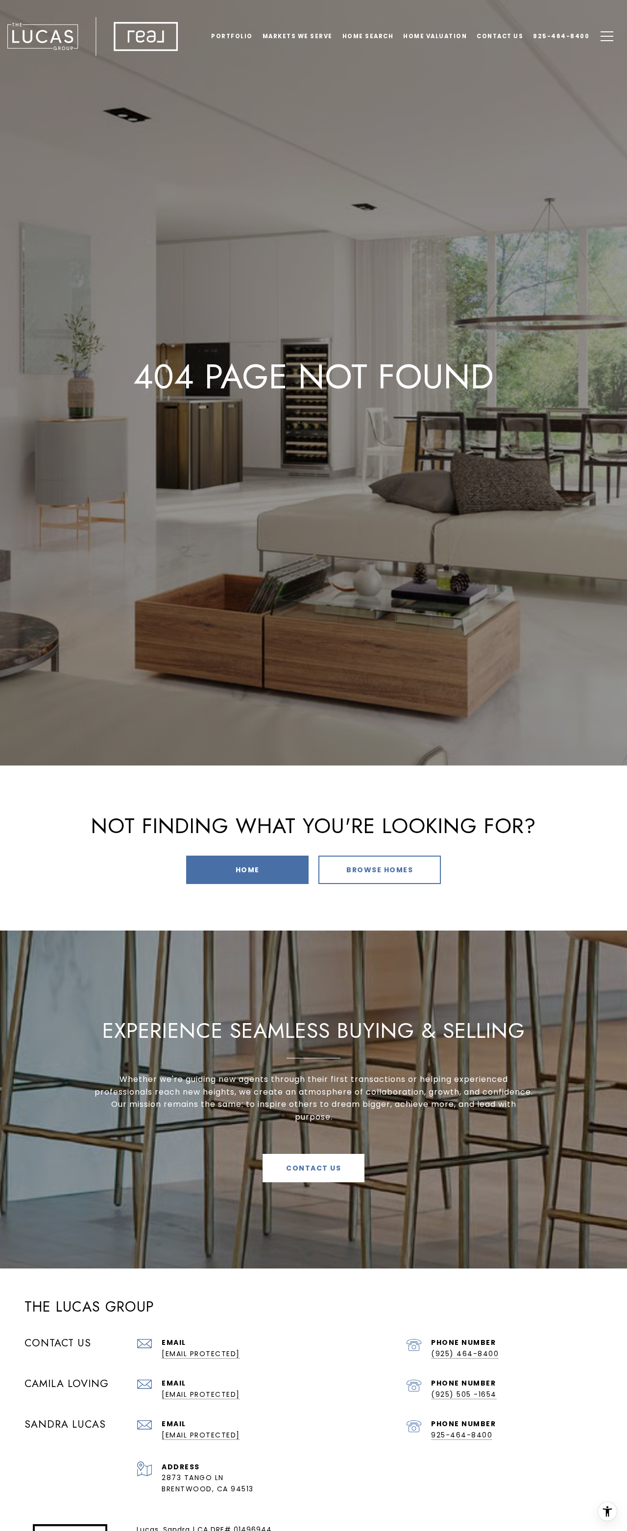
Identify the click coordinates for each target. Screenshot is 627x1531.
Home (248, 870)
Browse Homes (379, 870)
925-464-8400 (461, 1435)
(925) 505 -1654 (464, 1394)
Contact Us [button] (313, 1168)
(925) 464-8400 (465, 1354)
